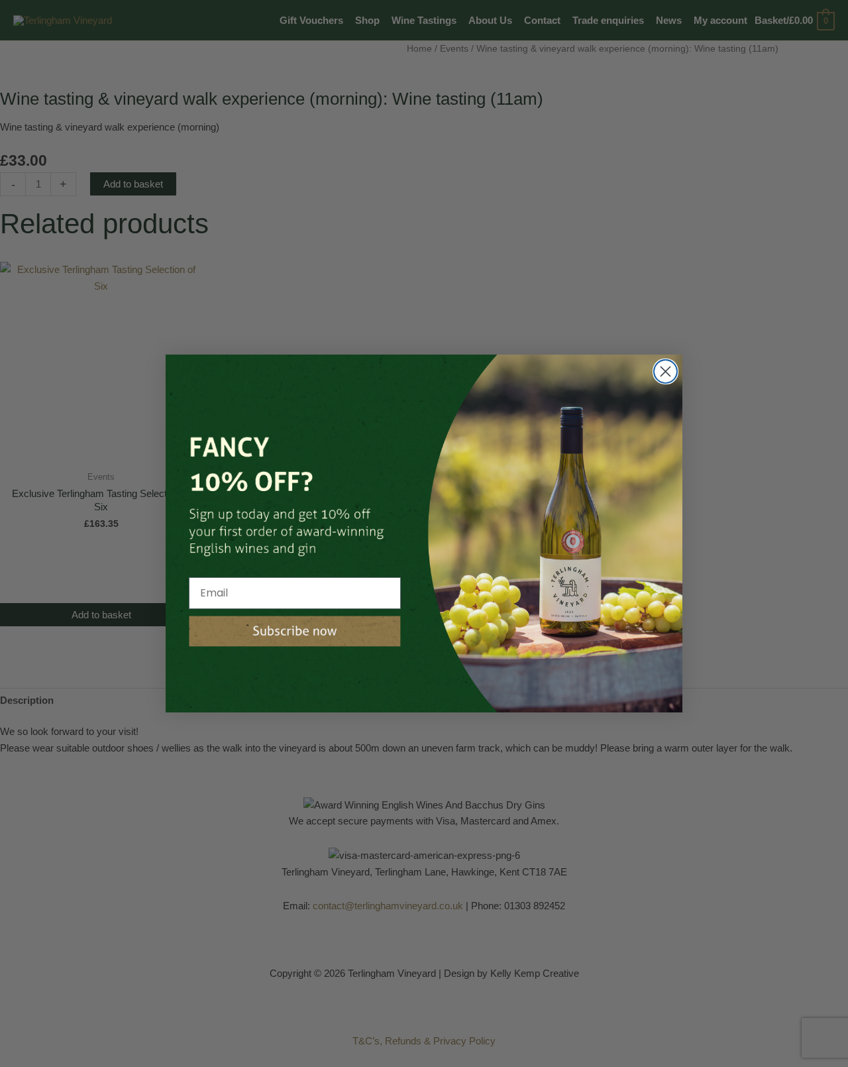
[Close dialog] (665, 371)
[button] (295, 631)
